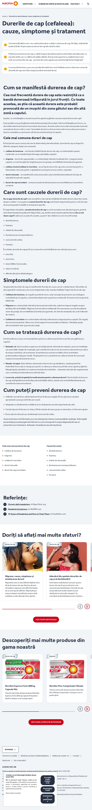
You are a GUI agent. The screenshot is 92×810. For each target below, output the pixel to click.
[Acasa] (10, 3)
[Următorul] (87, 606)
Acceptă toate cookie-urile (47, 780)
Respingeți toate (47, 789)
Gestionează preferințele (47, 798)
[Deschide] (88, 3)
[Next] (87, 708)
